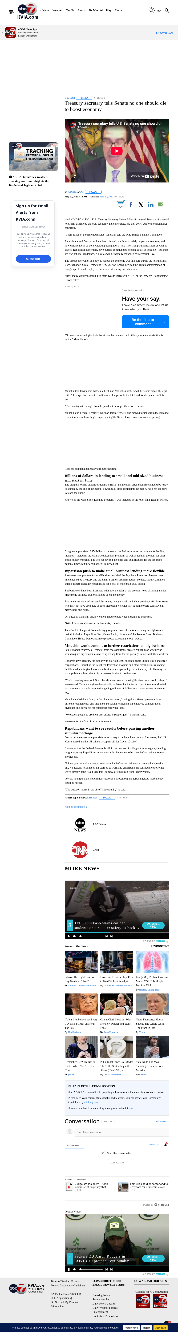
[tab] (74, 1145)
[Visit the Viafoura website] (161, 1204)
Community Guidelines (72, 1285)
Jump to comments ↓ (76, 806)
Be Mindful (96, 10)
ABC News (73, 191)
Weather (57, 10)
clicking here (91, 1102)
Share (118, 10)
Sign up (163, 1121)
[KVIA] (28, 10)
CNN (81, 191)
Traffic (70, 10)
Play (108, 10)
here (131, 1108)
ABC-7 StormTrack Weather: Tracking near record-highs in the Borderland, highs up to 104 (29, 181)
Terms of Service (60, 1281)
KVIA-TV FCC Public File (66, 1293)
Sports (82, 10)
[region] (117, 1163)
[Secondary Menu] (13, 10)
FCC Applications (61, 1298)
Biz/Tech (92, 797)
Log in (155, 1121)
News (45, 10)
